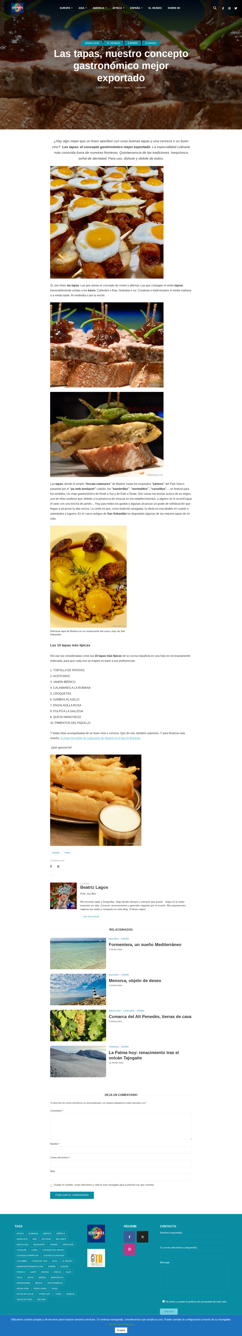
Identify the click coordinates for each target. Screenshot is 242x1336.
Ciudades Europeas (53, 1255)
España (135, 8)
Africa (20, 1233)
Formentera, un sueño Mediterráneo (145, 944)
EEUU (54, 1261)
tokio (58, 1294)
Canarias (114, 1047)
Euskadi (150, 43)
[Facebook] (129, 1237)
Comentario (56, 1110)
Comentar (140, 87)
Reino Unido (40, 1288)
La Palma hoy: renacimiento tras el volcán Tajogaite (144, 1055)
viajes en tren (24, 1299)
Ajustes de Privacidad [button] (121, 1324)
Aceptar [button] (121, 1330)
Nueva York (23, 1288)
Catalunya (128, 1011)
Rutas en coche (25, 1294)
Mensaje (165, 1262)
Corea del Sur (39, 1261)
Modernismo (23, 1283)
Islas (68, 1272)
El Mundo (155, 8)
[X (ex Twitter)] (142, 1237)
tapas (67, 853)
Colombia (22, 1261)
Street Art (44, 1294)
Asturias (46, 1239)
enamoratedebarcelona (30, 1266)
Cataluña (22, 1250)
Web (52, 1171)
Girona (45, 1272)
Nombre (55, 1144)
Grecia (57, 1272)
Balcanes (61, 1239)
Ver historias (91, 917)
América (98, 8)
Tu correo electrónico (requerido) (178, 1247)
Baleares (114, 939)
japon (30, 1277)
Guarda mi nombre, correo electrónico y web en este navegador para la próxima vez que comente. (104, 1184)
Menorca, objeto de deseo (135, 980)
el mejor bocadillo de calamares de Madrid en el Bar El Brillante (100, 738)
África (117, 8)
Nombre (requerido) (171, 1232)
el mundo (67, 1261)
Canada (54, 1244)
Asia (81, 8)
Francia (21, 1272)
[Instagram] (129, 1249)
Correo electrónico (60, 1157)
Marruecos (57, 1277)
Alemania (33, 1233)
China (34, 1250)
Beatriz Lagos (122, 87)
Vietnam (41, 1299)
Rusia (54, 1288)
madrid (42, 1277)
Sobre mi (174, 8)
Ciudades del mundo (53, 1250)
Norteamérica (55, 1283)
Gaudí (33, 1272)
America (47, 1233)
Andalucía (92, 43)
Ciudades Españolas (27, 1255)
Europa (65, 8)
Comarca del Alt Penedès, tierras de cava (150, 1016)
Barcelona (115, 1011)
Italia (19, 1277)
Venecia (70, 1294)
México (39, 1283)
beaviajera (39, 1244)
